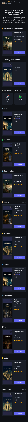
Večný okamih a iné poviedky (19, 113)
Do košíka (19, 52)
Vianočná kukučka (17, 145)
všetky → (24, 59)
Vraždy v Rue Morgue (18, 301)
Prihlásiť (13, 2)
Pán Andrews (18, 64)
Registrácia (21, 2)
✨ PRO (8, 2)
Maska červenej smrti (19, 332)
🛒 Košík (8, 3)
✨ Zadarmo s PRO (18, 41)
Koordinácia (18, 237)
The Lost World (18, 33)
